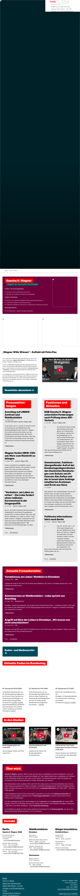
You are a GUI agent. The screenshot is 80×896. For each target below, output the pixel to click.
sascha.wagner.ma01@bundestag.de (13, 846)
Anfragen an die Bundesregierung (62, 11)
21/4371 (13, 711)
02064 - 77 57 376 (40, 841)
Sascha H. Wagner (8, 881)
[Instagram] (13, 3)
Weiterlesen (9, 446)
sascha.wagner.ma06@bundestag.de (40, 866)
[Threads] (8, 3)
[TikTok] (16, 3)
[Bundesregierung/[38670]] (60, 332)
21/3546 (14, 702)
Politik (6, 270)
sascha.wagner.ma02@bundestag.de (13, 853)
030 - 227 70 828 (13, 845)
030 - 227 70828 (72, 887)
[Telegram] (19, 3)
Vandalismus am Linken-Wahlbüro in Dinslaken (32, 576)
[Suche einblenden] (72, 3)
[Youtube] (21, 3)
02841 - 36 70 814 (66, 845)
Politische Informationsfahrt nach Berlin (58, 518)
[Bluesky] (11, 3)
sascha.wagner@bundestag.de (12, 840)
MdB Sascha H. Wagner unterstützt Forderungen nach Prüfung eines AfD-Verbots (58, 416)
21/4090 (20, 702)
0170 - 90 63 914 (38, 847)
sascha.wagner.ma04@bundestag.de (40, 849)
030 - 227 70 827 (13, 851)
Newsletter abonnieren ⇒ (19, 390)
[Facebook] (3, 3)
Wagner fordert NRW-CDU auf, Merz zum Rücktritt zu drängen (20, 456)
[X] (6, 3)
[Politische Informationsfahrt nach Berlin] (49, 536)
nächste (15, 532)
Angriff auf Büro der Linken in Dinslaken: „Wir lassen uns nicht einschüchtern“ (37, 621)
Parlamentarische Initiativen (11, 893)
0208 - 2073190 (36, 864)
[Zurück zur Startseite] (2, 270)
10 (10, 639)
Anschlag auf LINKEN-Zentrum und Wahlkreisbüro (17, 414)
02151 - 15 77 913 (66, 838)
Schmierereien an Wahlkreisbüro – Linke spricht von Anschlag (35, 597)
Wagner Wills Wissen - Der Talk (61, 9)
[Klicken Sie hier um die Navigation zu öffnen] (77, 3)
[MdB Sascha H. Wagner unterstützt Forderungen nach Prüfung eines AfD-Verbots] (49, 436)
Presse (4, 891)
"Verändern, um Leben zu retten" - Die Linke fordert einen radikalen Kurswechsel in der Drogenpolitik (19, 498)
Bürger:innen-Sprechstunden (60, 6)
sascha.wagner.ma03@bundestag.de (40, 843)
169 (11, 532)
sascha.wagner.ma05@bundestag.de (66, 849)
